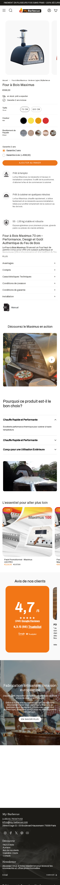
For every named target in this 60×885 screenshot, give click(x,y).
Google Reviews (31, 621)
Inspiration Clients (10, 853)
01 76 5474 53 (15, 819)
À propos (6, 848)
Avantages (8, 263)
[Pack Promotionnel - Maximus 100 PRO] (27, 532)
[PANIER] (55, 10)
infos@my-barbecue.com (15, 822)
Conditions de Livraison (14, 283)
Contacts (6, 856)
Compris (6, 270)
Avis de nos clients (11, 850)
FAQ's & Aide (8, 845)
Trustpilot (34, 626)
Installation (8, 296)
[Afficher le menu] (4, 10)
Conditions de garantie (13, 290)
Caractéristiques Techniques (16, 277)
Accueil (5, 80)
